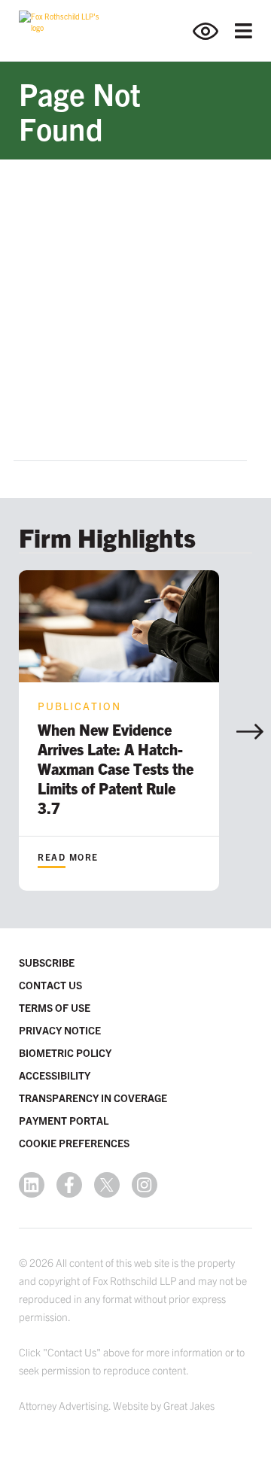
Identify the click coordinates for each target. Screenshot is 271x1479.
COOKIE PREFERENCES (74, 1142)
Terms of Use (54, 1007)
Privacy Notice (60, 1030)
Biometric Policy (65, 1052)
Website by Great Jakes (164, 1405)
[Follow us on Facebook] (69, 1185)
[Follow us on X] (107, 1185)
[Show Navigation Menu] (243, 31)
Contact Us (50, 985)
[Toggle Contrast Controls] (214, 31)
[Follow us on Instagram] (144, 1185)
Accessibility (54, 1075)
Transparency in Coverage (93, 1097)
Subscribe (47, 962)
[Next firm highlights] (249, 731)
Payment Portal (63, 1120)
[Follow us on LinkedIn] (31, 1185)
